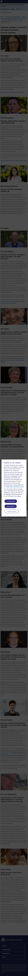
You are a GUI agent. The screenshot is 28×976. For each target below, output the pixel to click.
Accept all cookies (10, 501)
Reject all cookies (10, 506)
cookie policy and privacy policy (15, 486)
